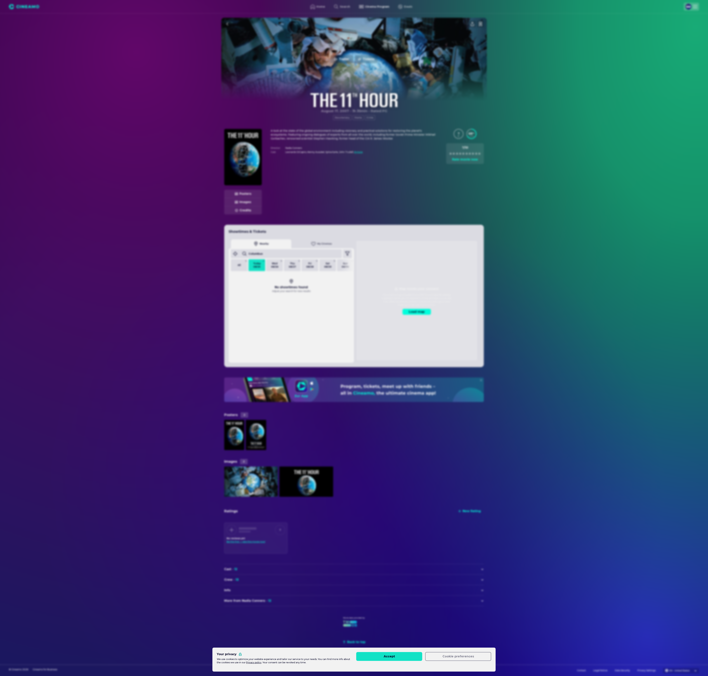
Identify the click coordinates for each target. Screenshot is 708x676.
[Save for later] (480, 24)
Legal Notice (600, 670)
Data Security (622, 670)
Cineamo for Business (45, 669)
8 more (358, 152)
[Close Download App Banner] (481, 380)
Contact (581, 670)
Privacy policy (253, 662)
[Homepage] (24, 6)
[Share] (472, 24)
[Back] (227, 24)
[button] (459, 134)
